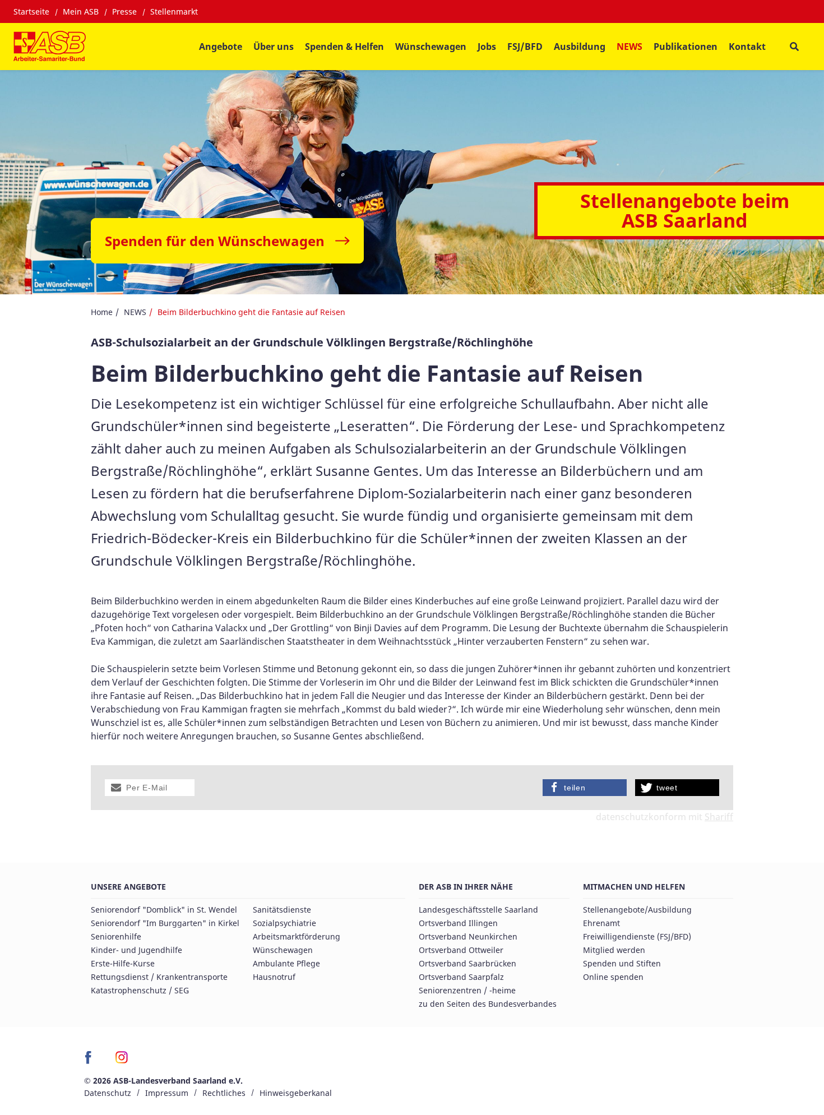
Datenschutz (107, 1093)
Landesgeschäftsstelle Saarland (478, 909)
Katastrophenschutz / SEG (140, 990)
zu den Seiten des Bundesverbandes (488, 1003)
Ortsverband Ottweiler (461, 950)
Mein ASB (81, 11)
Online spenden (613, 976)
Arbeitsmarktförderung (296, 936)
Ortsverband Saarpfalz (461, 976)
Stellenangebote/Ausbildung (637, 909)
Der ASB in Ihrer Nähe (466, 886)
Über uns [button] (273, 46)
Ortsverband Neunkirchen (468, 936)
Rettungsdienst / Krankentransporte (159, 976)
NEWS (135, 312)
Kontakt (747, 46)
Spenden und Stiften (622, 963)
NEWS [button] (629, 46)
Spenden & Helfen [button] (344, 46)
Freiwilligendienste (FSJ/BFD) (637, 936)
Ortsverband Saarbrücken (467, 963)
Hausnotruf (274, 976)
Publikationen (685, 46)
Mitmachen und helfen (634, 886)
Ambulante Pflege (286, 963)
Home (102, 312)
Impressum (166, 1093)
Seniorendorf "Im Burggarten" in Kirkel (165, 923)
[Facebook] (91, 1061)
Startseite (31, 11)
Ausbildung (579, 46)
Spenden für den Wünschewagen (215, 241)
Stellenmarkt (174, 11)
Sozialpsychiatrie (284, 923)
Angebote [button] (220, 46)
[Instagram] (122, 1061)
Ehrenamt (601, 923)
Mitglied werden (614, 950)
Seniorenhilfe (116, 936)
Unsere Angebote (128, 886)
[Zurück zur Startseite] (49, 46)
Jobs (487, 46)
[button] (150, 787)
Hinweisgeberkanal (296, 1093)
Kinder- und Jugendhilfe (136, 950)
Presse (124, 11)
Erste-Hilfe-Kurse (123, 963)
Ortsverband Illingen (458, 923)
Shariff (719, 817)
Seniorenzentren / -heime (467, 990)
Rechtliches (224, 1093)
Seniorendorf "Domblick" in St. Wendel (164, 909)
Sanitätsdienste (282, 909)
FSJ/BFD (525, 46)
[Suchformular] (794, 47)
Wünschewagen (430, 46)
